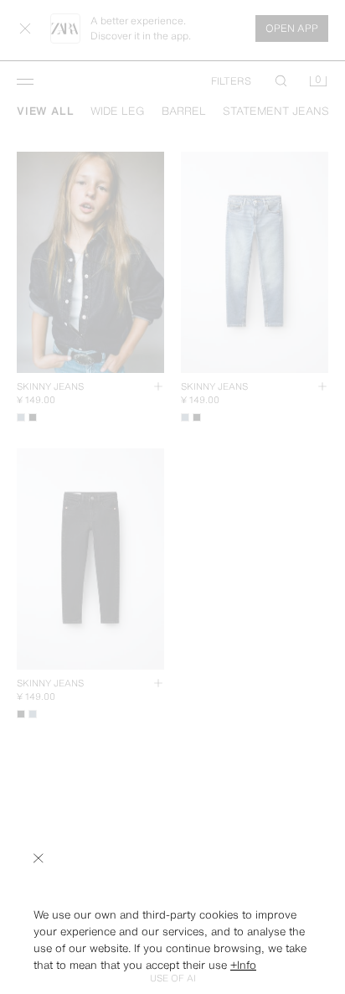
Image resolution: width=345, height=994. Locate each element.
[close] (38, 858)
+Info (243, 965)
